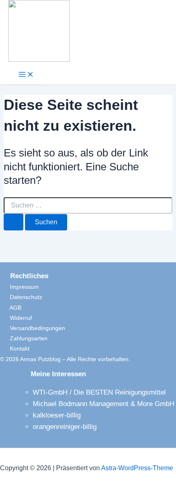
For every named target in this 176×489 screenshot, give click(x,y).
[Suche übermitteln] (13, 222)
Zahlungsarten (23, 338)
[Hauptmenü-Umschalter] (26, 75)
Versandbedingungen (32, 328)
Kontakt (14, 348)
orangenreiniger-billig (65, 427)
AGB (10, 307)
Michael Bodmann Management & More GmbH (103, 404)
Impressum (19, 287)
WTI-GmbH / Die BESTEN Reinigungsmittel (99, 392)
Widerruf (16, 318)
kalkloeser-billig (57, 415)
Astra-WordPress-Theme (137, 467)
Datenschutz (21, 297)
